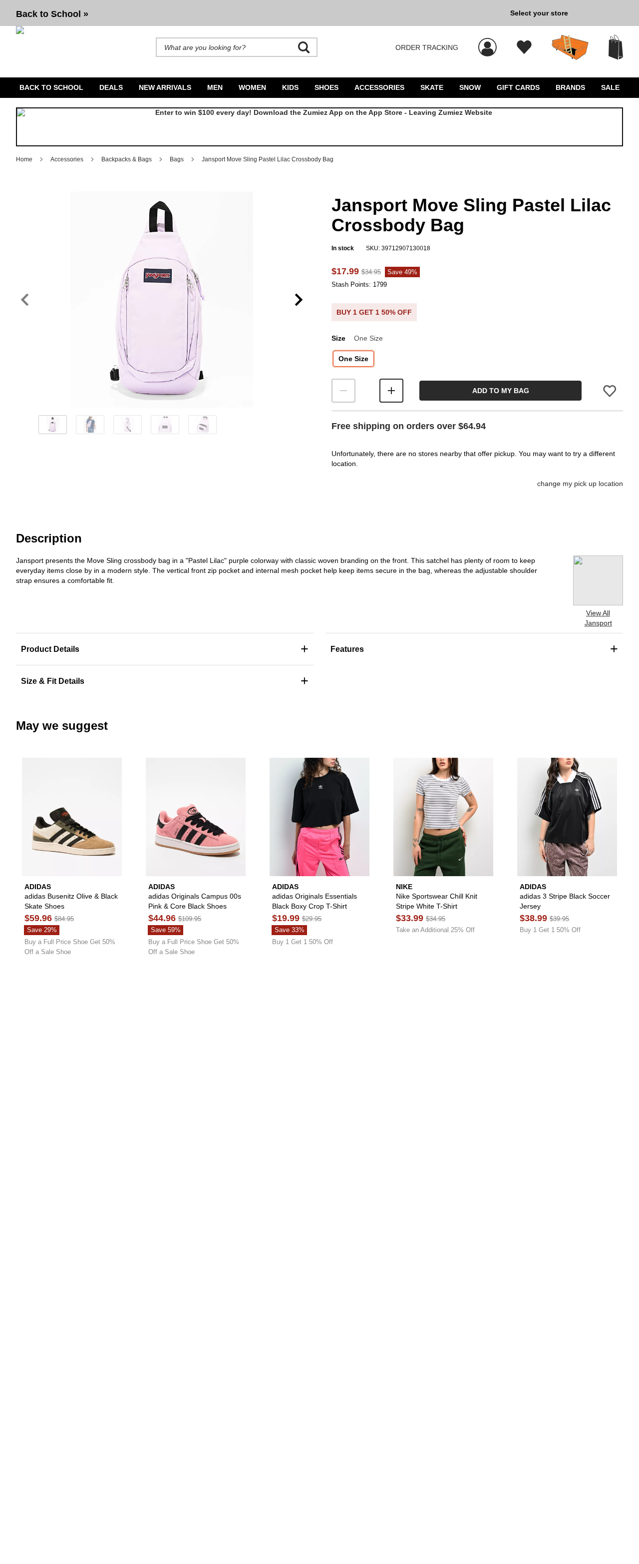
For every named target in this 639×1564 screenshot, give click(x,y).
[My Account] (487, 42)
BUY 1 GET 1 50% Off (374, 312)
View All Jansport (598, 618)
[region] (161, 316)
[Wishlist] (524, 47)
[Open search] (304, 47)
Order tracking (426, 47)
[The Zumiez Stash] (570, 47)
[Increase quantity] (391, 391)
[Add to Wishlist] (610, 391)
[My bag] (616, 47)
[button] (161, 299)
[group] (259, 12)
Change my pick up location (580, 484)
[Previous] (24, 300)
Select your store (539, 13)
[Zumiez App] (319, 126)
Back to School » (52, 14)
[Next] (299, 300)
